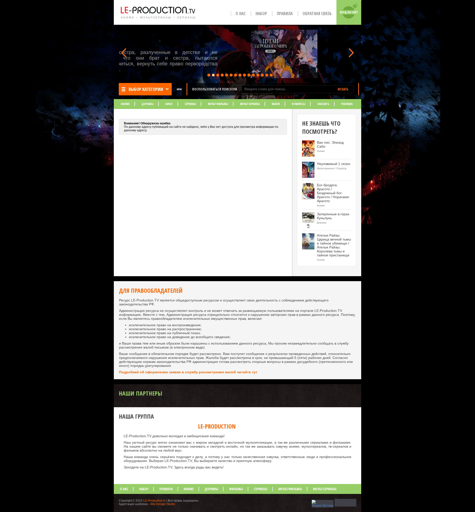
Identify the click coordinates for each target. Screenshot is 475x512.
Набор (261, 13)
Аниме (125, 104)
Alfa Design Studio (162, 504)
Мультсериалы (250, 104)
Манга (276, 104)
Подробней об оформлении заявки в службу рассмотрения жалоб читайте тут (188, 372)
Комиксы (298, 104)
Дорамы (147, 104)
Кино (169, 104)
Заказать (323, 104)
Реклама (347, 104)
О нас (241, 13)
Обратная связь (317, 13)
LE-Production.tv (154, 500)
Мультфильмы (218, 104)
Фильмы (236, 488)
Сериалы (190, 104)
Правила (285, 13)
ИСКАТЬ (343, 89)
